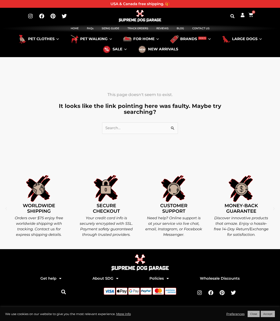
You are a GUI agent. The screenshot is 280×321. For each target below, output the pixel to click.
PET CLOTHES (41, 39)
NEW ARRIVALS (163, 49)
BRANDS (193, 39)
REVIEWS (162, 28)
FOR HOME (144, 39)
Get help (48, 278)
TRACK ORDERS (137, 28)
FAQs (90, 28)
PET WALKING (94, 39)
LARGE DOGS (244, 39)
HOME (75, 28)
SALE (117, 49)
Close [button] (253, 313)
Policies (156, 278)
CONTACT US (200, 28)
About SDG (102, 278)
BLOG (180, 28)
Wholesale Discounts (220, 278)
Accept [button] (267, 313)
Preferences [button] (235, 314)
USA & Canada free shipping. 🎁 (140, 4)
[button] (232, 16)
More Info (123, 314)
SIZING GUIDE (110, 28)
